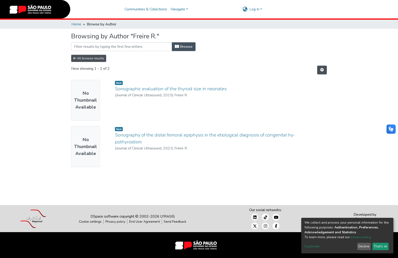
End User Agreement (144, 221)
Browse (186, 46)
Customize (311, 246)
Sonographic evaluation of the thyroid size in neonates (171, 89)
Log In (254, 9)
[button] (245, 9)
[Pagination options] (322, 70)
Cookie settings (90, 221)
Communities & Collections (146, 9)
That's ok (380, 246)
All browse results (90, 58)
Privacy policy (115, 221)
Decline (363, 246)
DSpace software (105, 216)
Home (76, 24)
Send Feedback (175, 221)
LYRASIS (167, 216)
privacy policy (360, 237)
